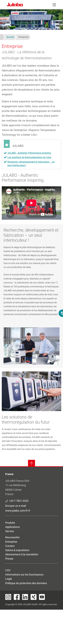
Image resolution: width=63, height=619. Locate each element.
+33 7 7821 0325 (18, 500)
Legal (8, 578)
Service (9, 531)
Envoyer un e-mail (15, 505)
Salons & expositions (17, 550)
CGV (7, 570)
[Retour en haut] (31, 463)
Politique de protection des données (26, 583)
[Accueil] (15, 5)
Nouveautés (12, 537)
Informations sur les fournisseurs (24, 574)
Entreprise (11, 541)
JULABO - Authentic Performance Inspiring (29, 153)
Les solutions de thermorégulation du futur (29, 157)
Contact (10, 545)
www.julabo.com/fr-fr (17, 510)
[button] (31, 345)
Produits (10, 522)
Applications (12, 526)
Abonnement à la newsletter (21, 554)
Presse (9, 558)
